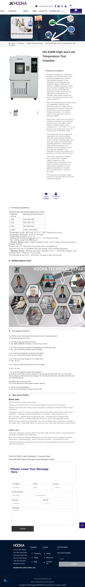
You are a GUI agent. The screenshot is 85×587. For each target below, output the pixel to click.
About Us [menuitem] (43, 11)
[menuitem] (12, 11)
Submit (22, 529)
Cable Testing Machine (35, 43)
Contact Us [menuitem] (54, 11)
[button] (12, 11)
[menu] (29, 11)
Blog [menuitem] (35, 11)
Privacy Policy (35, 582)
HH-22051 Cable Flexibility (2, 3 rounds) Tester (31, 456)
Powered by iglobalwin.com (42, 579)
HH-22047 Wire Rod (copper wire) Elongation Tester (33, 459)
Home (13, 43)
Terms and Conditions (47, 582)
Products (21, 43)
